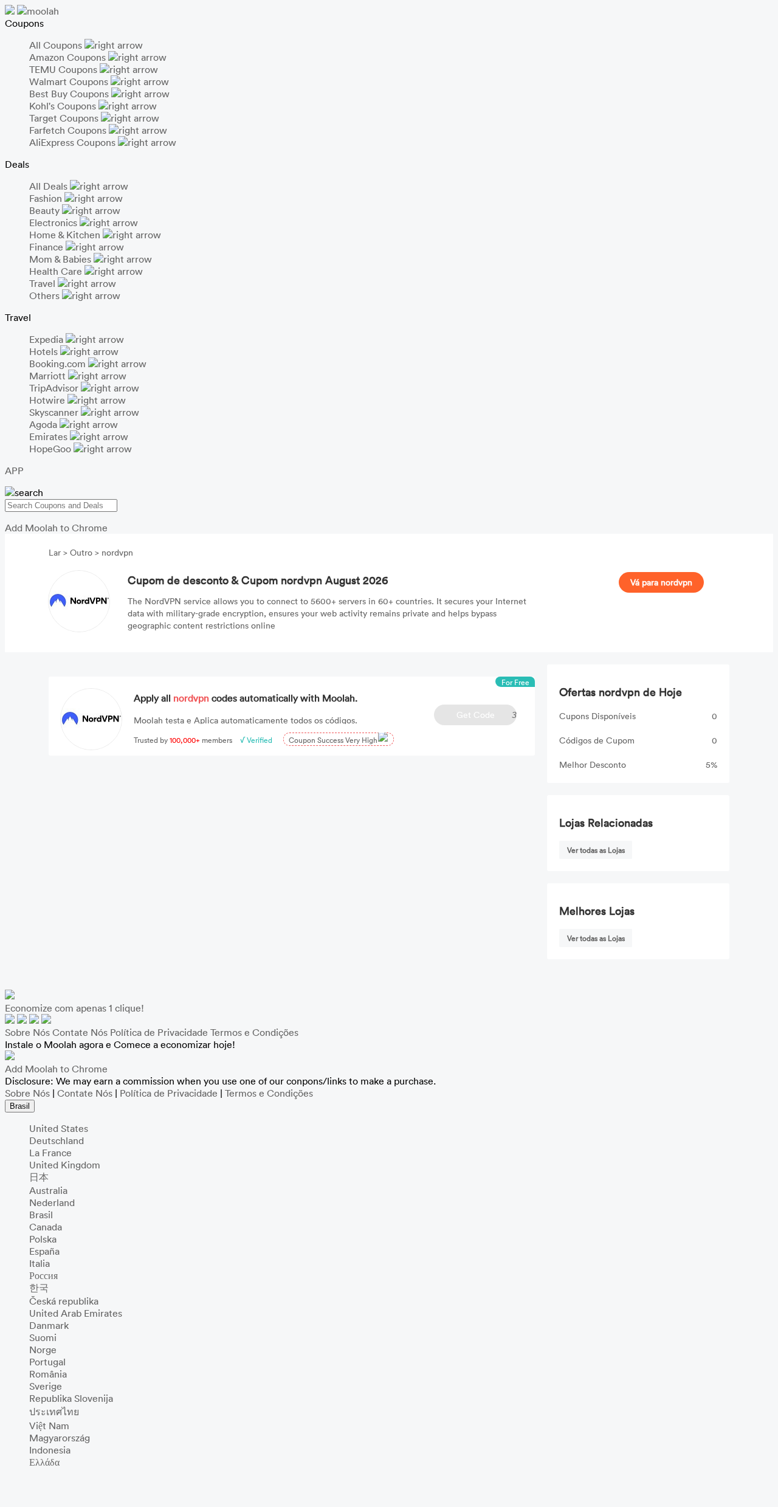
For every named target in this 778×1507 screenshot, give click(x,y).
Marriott (48, 376)
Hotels (44, 351)
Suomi (43, 1337)
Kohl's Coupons (63, 106)
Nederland (52, 1202)
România (48, 1374)
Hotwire (48, 400)
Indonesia (50, 1450)
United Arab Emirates (75, 1313)
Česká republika (63, 1301)
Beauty (45, 210)
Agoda (44, 424)
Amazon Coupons (68, 57)
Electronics (54, 222)
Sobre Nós (27, 1032)
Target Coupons (65, 118)
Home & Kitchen (66, 235)
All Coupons (56, 45)
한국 (39, 1287)
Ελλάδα (44, 1462)
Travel (43, 283)
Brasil (20, 1106)
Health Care (56, 271)
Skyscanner (55, 412)
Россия (43, 1275)
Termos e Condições (254, 1032)
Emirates (49, 436)
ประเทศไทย (54, 1411)
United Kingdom (64, 1165)
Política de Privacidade (159, 1032)
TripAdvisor (55, 388)
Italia (39, 1263)
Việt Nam (49, 1425)
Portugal (47, 1362)
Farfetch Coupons (69, 130)
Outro (81, 552)
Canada (45, 1227)
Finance (47, 247)
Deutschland (56, 1140)
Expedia (47, 339)
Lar (56, 552)
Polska (43, 1239)
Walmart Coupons (70, 81)
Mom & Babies (61, 259)
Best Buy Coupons (70, 94)
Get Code (486, 714)
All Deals (49, 186)
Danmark (49, 1325)
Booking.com (58, 363)
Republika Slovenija (71, 1398)
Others (45, 295)
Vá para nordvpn (661, 582)
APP (14, 470)
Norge (43, 1349)
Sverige (45, 1386)
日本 (39, 1177)
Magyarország (59, 1438)
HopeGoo (51, 449)
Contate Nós (80, 1032)
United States (58, 1128)
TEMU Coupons (64, 69)
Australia (48, 1190)
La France (50, 1153)
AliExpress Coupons (73, 142)
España (44, 1251)
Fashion (46, 198)
